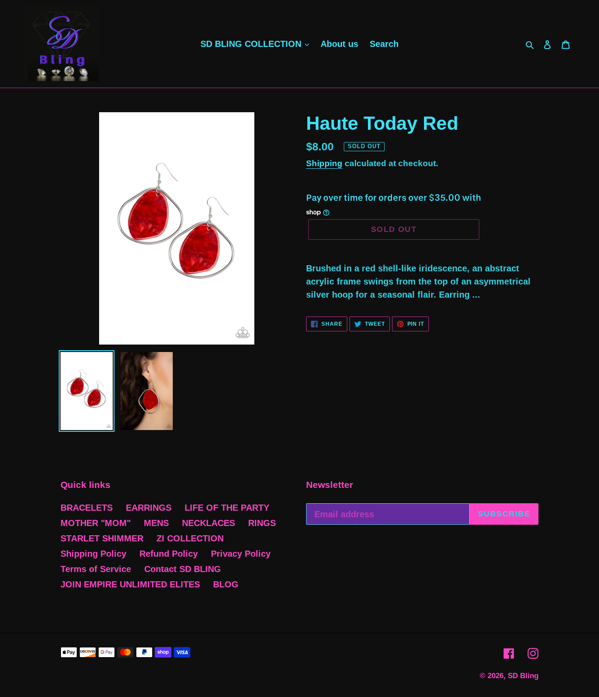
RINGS (262, 523)
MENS (156, 523)
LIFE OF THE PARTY (227, 507)
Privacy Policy (241, 553)
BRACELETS (87, 507)
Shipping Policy (93, 553)
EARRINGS (148, 507)
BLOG (226, 584)
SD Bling (523, 676)
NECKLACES (208, 523)
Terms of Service (96, 569)
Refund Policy (168, 553)
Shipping (324, 163)
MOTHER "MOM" (96, 523)
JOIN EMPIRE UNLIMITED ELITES (130, 584)
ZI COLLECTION (190, 538)
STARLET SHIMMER (102, 538)
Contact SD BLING (182, 569)
